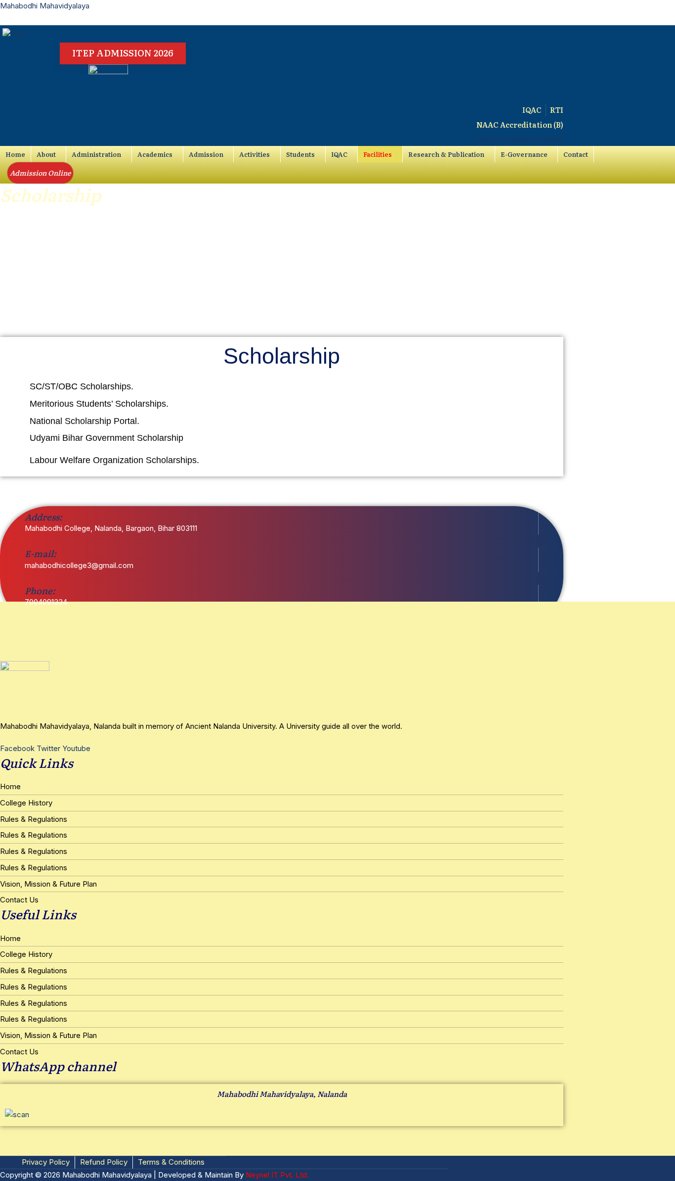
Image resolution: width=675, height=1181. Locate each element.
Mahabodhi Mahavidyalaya (44, 5)
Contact (575, 154)
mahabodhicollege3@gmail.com (79, 565)
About (46, 154)
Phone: (40, 590)
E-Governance (524, 154)
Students (300, 154)
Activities (254, 154)
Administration (96, 154)
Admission (206, 154)
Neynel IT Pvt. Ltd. (277, 1175)
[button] (48, 154)
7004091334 (46, 602)
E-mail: (40, 553)
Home (15, 154)
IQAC (339, 154)
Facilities (377, 154)
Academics (154, 154)
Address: (43, 516)
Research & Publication (446, 154)
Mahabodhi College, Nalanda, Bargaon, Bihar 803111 (111, 528)
